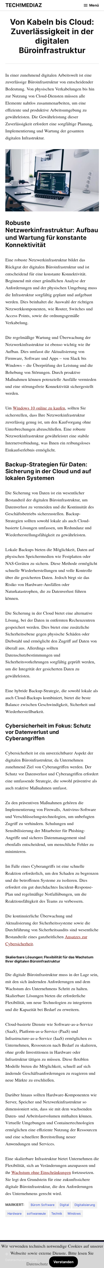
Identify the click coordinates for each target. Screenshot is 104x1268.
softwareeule (36, 1213)
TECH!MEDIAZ (23, 5)
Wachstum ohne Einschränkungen (41, 1172)
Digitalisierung (84, 1205)
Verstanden (63, 1262)
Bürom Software (42, 1205)
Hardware (14, 1213)
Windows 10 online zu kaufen (39, 408)
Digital (64, 1205)
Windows (74, 1213)
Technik (56, 1213)
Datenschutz (37, 1264)
